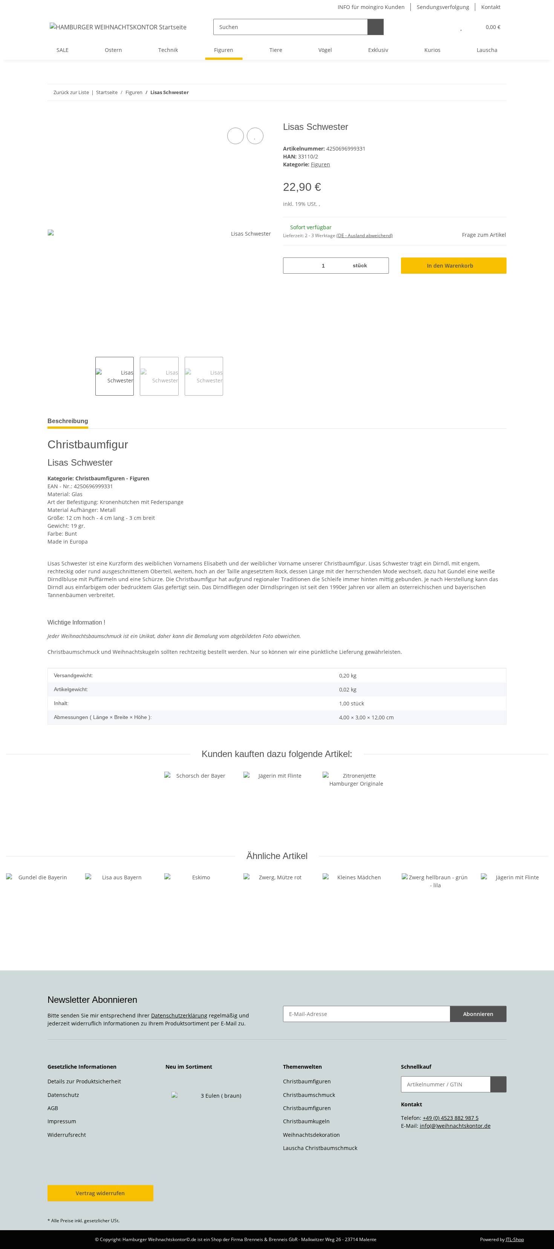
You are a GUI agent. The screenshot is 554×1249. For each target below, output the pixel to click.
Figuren (320, 164)
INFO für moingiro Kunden (371, 7)
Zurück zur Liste (71, 92)
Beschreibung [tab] (67, 421)
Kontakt (490, 7)
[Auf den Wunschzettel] (255, 136)
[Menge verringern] (291, 265)
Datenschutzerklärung (179, 1015)
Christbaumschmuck (309, 1094)
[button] (446, 27)
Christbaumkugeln (306, 1121)
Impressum (61, 1121)
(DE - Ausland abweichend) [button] (365, 235)
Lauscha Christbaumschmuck (320, 1148)
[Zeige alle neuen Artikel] (269, 1067)
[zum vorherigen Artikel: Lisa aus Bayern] (482, 92)
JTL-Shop (515, 1239)
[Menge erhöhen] (380, 265)
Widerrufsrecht (66, 1134)
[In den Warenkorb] (53, 117)
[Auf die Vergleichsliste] (235, 136)
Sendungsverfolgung (443, 7)
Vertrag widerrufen (100, 1193)
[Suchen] (375, 27)
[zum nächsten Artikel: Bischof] (498, 92)
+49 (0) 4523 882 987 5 (451, 1117)
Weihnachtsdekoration (311, 1134)
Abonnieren (478, 1013)
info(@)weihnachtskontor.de (455, 1125)
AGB (52, 1108)
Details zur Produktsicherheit (84, 1081)
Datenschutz (63, 1094)
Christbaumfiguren (307, 1081)
